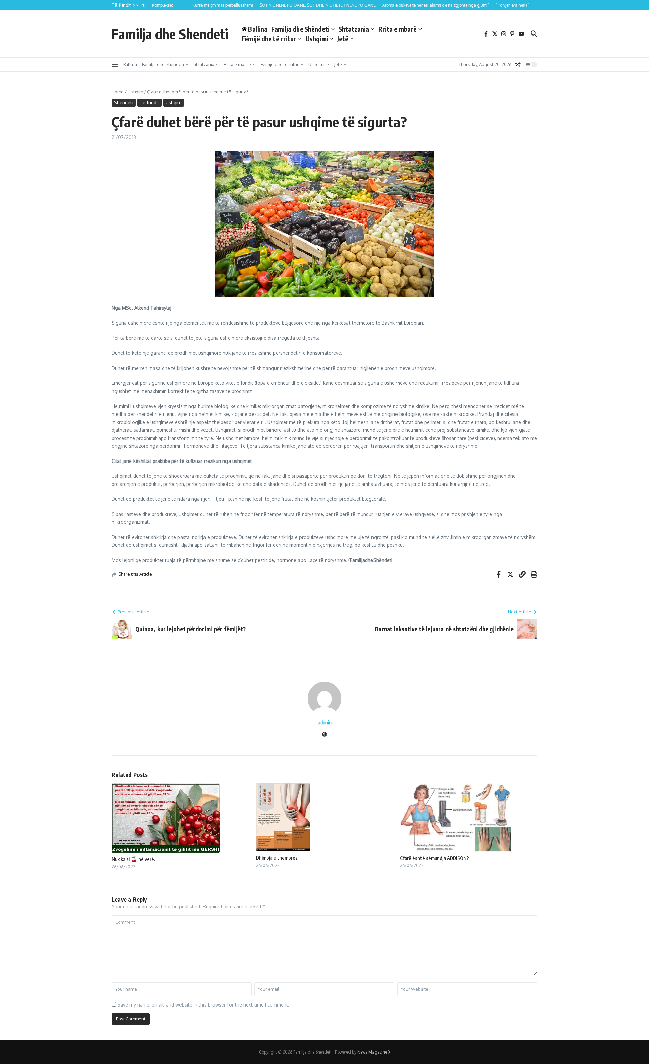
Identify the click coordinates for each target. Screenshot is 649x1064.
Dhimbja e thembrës (277, 858)
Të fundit (149, 102)
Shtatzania (354, 29)
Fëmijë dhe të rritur (269, 38)
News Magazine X (373, 1052)
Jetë (342, 38)
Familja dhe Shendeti (170, 33)
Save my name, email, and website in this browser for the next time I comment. (203, 1005)
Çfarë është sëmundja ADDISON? (434, 858)
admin (325, 722)
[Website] (324, 735)
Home (118, 91)
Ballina (130, 64)
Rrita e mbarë (397, 29)
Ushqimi (317, 38)
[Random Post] (518, 64)
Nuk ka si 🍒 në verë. (133, 859)
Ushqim (135, 91)
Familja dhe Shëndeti (300, 29)
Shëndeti (123, 102)
